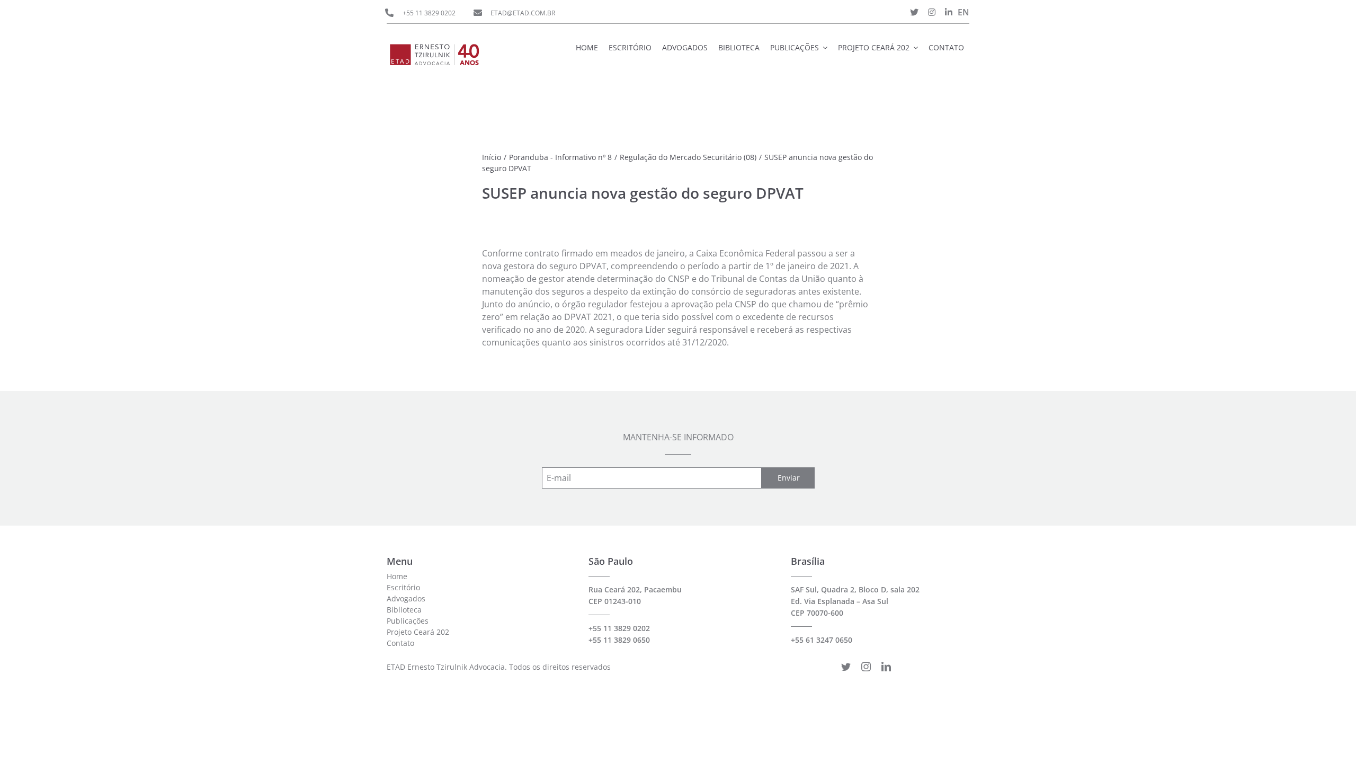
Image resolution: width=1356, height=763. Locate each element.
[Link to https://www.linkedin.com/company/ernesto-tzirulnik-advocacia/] (948, 12)
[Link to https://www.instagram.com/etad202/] (931, 12)
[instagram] (866, 666)
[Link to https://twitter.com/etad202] (914, 12)
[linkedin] (886, 666)
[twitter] (846, 666)
